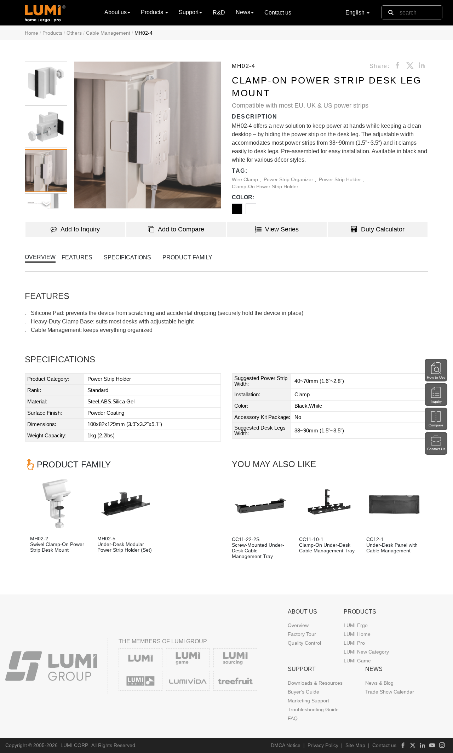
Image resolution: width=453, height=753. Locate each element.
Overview (298, 625)
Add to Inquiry (80, 229)
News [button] (243, 12)
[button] (147, 135)
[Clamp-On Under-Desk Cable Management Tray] (327, 504)
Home (31, 33)
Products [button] (153, 12)
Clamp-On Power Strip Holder (265, 186)
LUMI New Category (366, 652)
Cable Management (108, 33)
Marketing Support (308, 700)
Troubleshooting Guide (313, 709)
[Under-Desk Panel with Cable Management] (394, 504)
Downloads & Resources (315, 683)
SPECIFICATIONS (127, 257)
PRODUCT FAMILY (187, 257)
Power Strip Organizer (289, 179)
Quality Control (304, 643)
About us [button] (115, 12)
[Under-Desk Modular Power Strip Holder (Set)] (125, 504)
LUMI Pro (354, 643)
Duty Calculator (383, 229)
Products (52, 33)
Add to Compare (181, 229)
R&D (219, 13)
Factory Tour (302, 634)
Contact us (277, 13)
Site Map (355, 745)
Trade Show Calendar (389, 692)
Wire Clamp (245, 179)
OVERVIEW (40, 257)
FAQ (293, 718)
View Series (282, 229)
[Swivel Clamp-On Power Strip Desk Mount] (58, 504)
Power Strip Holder (340, 179)
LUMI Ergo (356, 625)
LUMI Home (357, 634)
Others (74, 33)
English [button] (355, 13)
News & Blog (379, 683)
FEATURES (77, 257)
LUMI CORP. (75, 745)
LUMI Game (357, 660)
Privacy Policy (323, 745)
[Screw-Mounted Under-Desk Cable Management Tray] (260, 504)
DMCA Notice (285, 745)
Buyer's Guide (303, 692)
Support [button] (189, 12)
